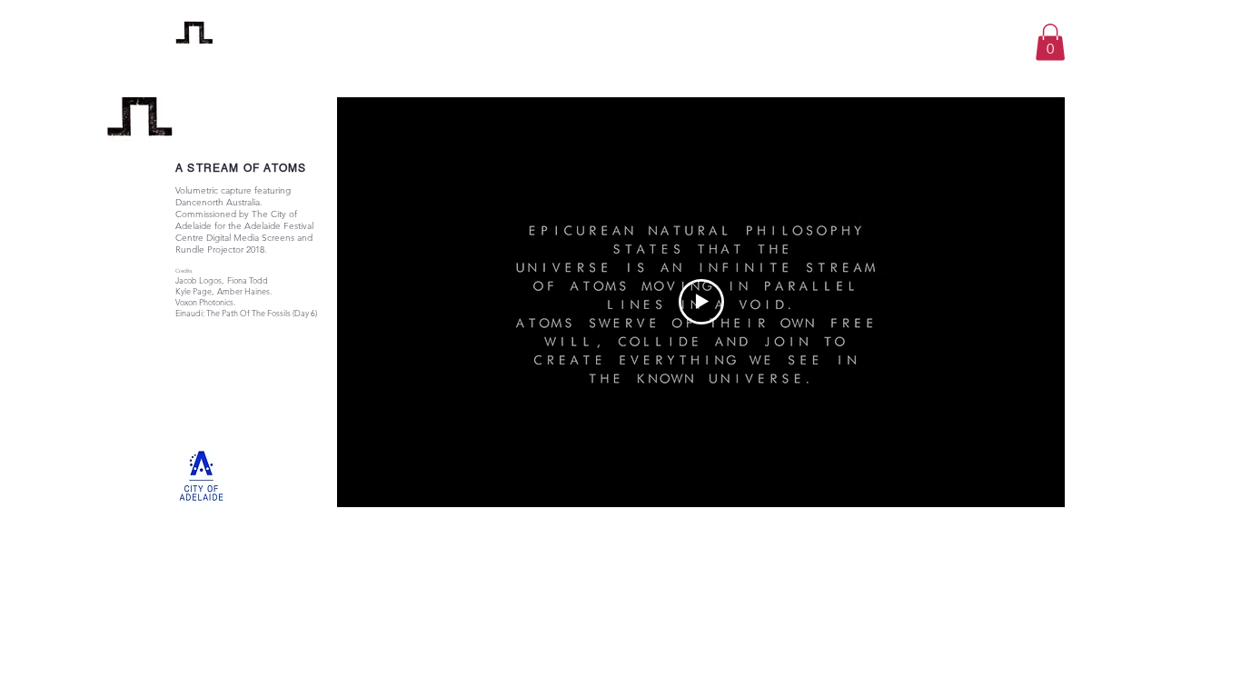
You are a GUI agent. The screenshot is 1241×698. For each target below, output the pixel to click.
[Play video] (701, 301)
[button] (1050, 42)
